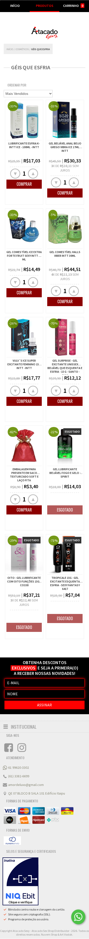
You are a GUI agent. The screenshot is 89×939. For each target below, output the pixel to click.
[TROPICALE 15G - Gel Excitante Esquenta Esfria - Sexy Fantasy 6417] (65, 555)
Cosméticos (22, 49)
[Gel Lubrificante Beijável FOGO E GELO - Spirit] (65, 463)
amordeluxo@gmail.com (26, 784)
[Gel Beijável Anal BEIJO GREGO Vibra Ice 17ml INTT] (65, 138)
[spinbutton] (24, 173)
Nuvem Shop (49, 934)
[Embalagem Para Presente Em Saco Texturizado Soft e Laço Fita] (24, 463)
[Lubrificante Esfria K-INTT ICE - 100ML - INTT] (24, 138)
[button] (33, 174)
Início (9, 49)
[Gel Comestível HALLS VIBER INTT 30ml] (65, 246)
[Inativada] (20, 881)
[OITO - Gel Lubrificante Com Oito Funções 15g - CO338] (24, 555)
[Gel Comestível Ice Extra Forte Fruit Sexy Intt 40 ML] (24, 246)
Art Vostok (66, 934)
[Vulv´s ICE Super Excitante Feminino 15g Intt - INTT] (24, 355)
